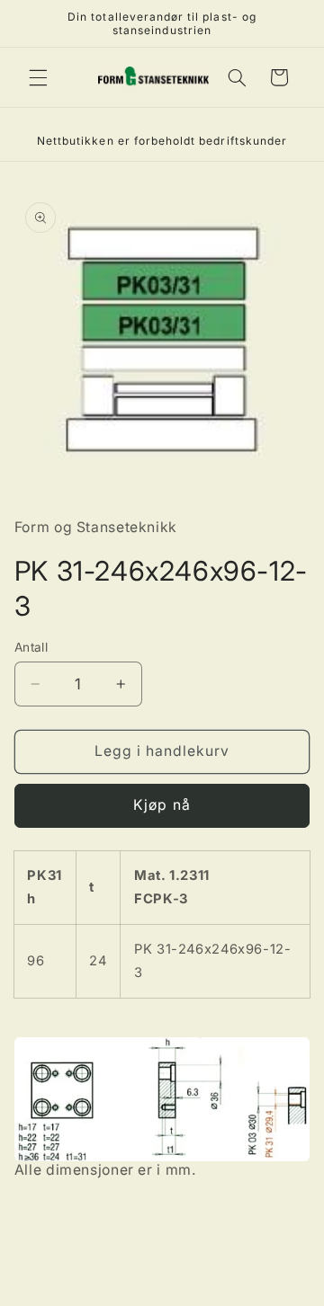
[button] (37, 77)
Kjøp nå (161, 804)
